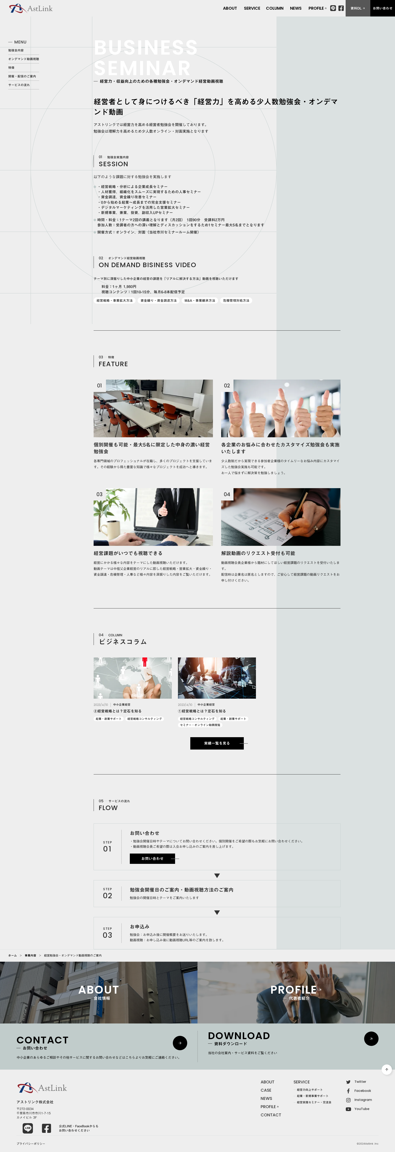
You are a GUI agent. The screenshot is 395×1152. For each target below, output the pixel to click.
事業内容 (30, 955)
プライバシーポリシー (30, 1144)
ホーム (12, 955)
